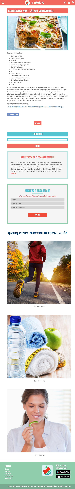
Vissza (37, 123)
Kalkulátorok (9, 476)
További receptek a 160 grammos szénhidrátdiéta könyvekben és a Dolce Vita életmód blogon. (35, 107)
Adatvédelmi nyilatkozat (28, 486)
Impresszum (41, 486)
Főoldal (7, 469)
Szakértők (8, 474)
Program (7, 471)
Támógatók (8, 478)
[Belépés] (65, 2)
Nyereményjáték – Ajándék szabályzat (59, 486)
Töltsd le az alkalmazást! (61, 467)
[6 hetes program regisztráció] (69, 2)
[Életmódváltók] (27, 3)
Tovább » (13, 173)
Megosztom (14, 114)
